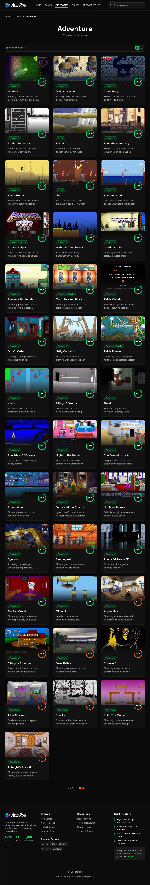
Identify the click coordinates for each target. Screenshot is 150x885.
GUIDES (75, 5)
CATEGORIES (61, 5)
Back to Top (77, 871)
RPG (53, 844)
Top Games (46, 818)
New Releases (48, 823)
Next (81, 788)
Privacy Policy (84, 827)
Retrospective (84, 818)
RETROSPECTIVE (91, 5)
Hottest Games (48, 827)
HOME (38, 5)
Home (7, 16)
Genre (18, 16)
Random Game (48, 831)
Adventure (31, 16)
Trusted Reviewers (86, 823)
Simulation (57, 849)
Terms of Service (85, 831)
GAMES (48, 5)
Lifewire (129, 856)
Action (45, 844)
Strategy (62, 844)
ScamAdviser (124, 822)
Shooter (45, 849)
